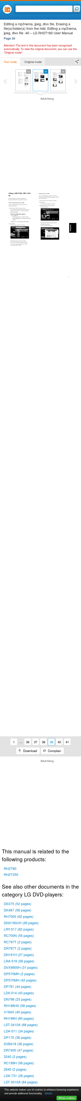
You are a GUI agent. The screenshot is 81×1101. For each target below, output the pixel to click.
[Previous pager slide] (5, 82)
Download (29, 750)
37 (35, 741)
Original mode (33, 62)
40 (59, 741)
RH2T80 (10, 868)
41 (67, 741)
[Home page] (7, 9)
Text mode (10, 62)
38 (43, 741)
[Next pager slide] (76, 82)
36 (27, 741)
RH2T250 (11, 874)
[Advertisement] (40, 137)
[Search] (76, 9)
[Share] (77, 61)
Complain (54, 750)
